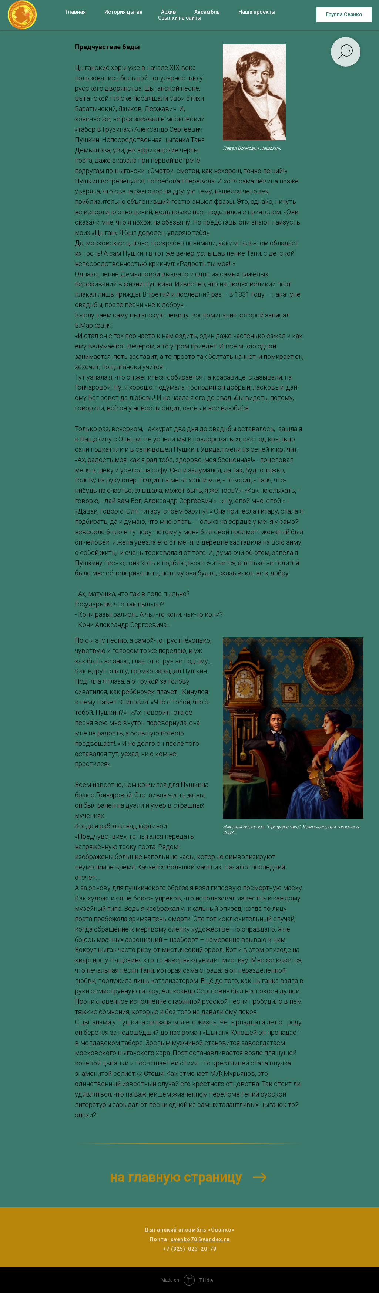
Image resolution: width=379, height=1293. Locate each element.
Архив (168, 12)
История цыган (123, 12)
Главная (76, 12)
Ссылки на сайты (179, 18)
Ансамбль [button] (207, 12)
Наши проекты (256, 12)
